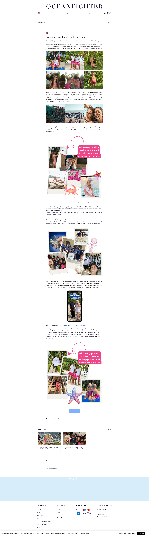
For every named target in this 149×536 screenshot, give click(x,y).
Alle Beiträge (41, 22)
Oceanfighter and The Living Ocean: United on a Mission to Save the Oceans (74, 448)
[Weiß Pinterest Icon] (73, 479)
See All (109, 429)
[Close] (147, 533)
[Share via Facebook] (46, 419)
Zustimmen (141, 533)
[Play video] (74, 306)
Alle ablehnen (131, 533)
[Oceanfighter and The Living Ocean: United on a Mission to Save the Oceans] (74, 438)
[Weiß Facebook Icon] (76, 479)
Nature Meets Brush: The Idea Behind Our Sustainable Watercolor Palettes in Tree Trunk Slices (49, 448)
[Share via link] (58, 419)
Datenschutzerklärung (84, 533)
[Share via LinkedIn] (54, 419)
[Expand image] (55, 60)
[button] (110, 13)
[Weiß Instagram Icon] (70, 479)
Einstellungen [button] (122, 533)
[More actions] (102, 33)
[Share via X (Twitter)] (50, 419)
